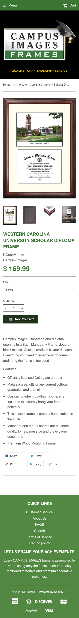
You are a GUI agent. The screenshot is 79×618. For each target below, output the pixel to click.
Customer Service (39, 512)
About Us (40, 518)
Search (39, 530)
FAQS (39, 524)
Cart (72, 5)
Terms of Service (39, 537)
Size (6, 282)
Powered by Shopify (51, 592)
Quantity (8, 301)
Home (6, 84)
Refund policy (39, 543)
